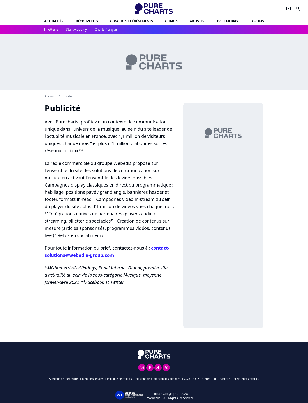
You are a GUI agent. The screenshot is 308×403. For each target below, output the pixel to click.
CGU (187, 379)
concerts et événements (131, 21)
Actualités (53, 21)
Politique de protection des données (158, 379)
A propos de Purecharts (63, 379)
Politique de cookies (119, 379)
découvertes (87, 21)
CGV (196, 379)
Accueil (50, 96)
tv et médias (227, 21)
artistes (197, 21)
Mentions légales (92, 379)
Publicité (224, 379)
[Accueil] (154, 8)
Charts (171, 21)
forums (257, 21)
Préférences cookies (246, 379)
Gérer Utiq (209, 379)
